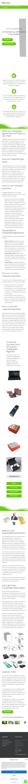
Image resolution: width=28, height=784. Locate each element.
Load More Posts (14, 476)
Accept (14, 771)
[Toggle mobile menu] (25, 2)
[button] (26, 759)
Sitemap (4, 745)
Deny (14, 775)
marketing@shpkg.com (21, 754)
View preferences (14, 779)
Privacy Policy (14, 782)
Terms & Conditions (7, 742)
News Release (5, 744)
